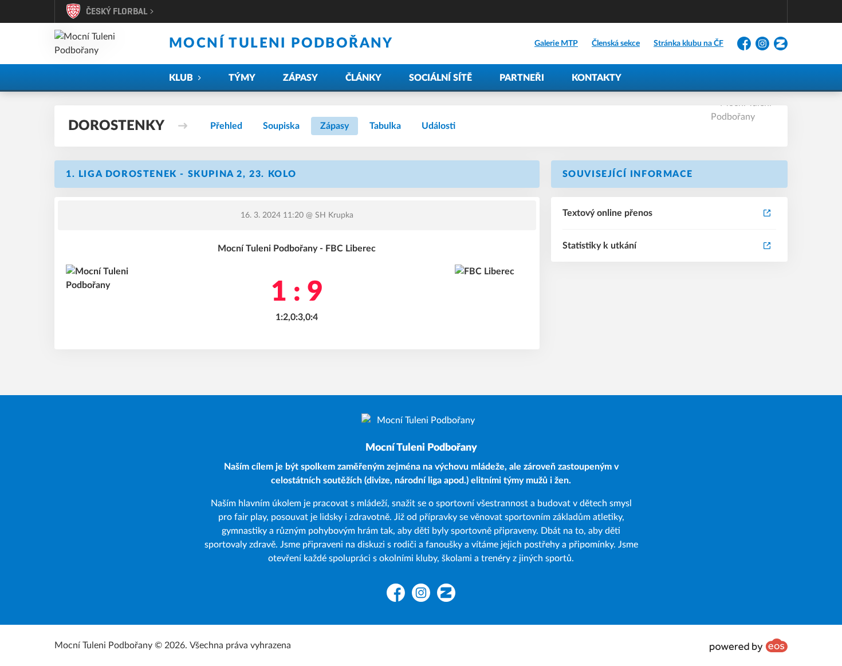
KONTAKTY (596, 77)
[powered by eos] (749, 645)
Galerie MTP (556, 44)
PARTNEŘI (521, 77)
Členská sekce (616, 44)
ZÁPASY (300, 77)
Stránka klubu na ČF (688, 44)
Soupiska (281, 126)
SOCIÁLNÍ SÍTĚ (440, 77)
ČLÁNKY (363, 77)
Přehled (226, 126)
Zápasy (334, 126)
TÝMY (242, 77)
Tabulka (385, 126)
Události (438, 126)
